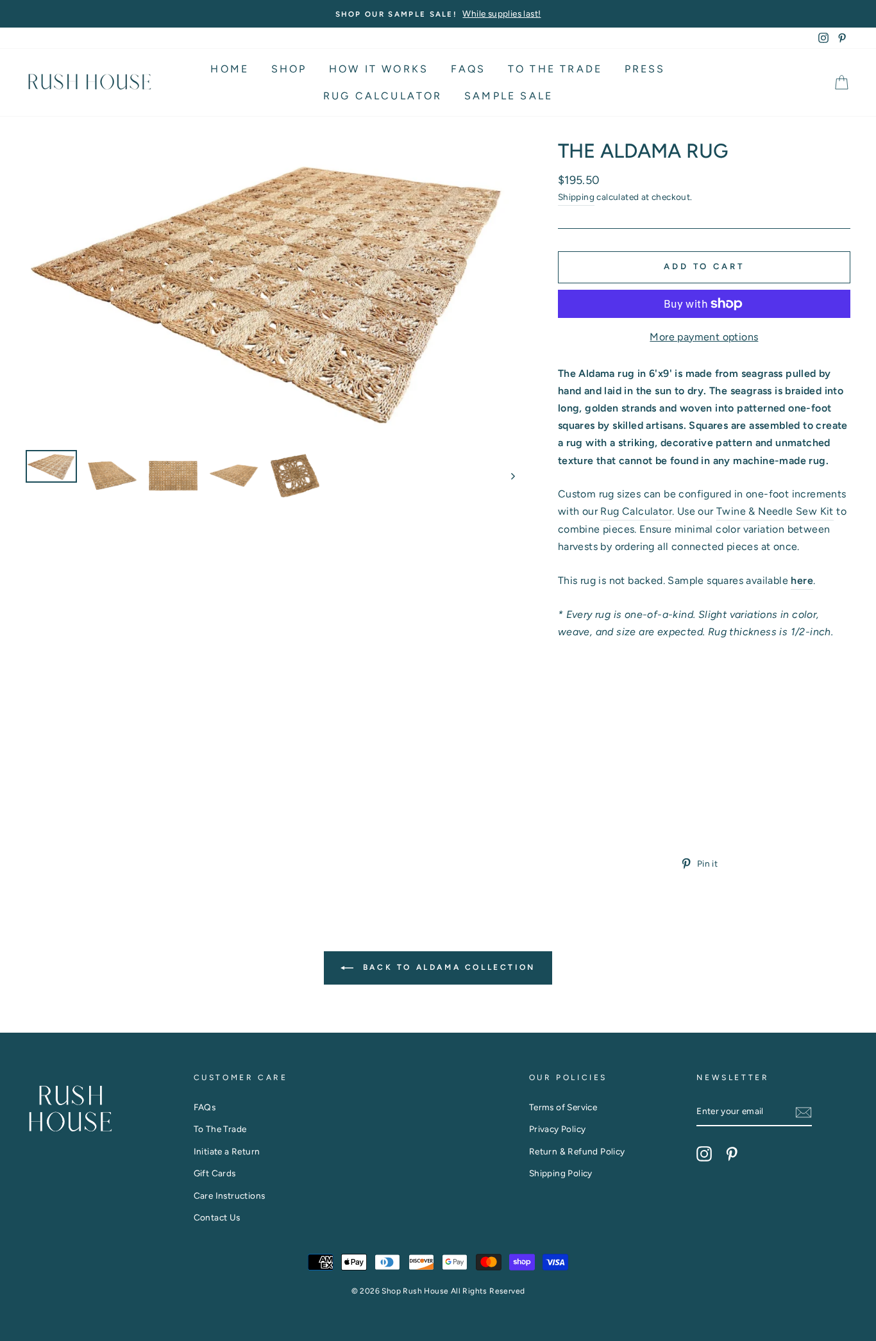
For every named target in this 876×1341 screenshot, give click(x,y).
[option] (438, 13)
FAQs (468, 69)
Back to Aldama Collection (446, 967)
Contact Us (217, 1217)
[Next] (507, 475)
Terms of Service (563, 1107)
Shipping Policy (561, 1173)
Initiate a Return (227, 1151)
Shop (289, 69)
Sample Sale (508, 96)
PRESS (645, 69)
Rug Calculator (382, 96)
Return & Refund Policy (577, 1151)
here (802, 580)
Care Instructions (229, 1195)
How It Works (378, 69)
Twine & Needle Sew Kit (775, 511)
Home (229, 69)
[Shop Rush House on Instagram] (704, 1153)
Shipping (576, 197)
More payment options (704, 337)
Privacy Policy (557, 1129)
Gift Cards (215, 1173)
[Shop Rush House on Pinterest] (731, 1153)
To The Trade (555, 69)
